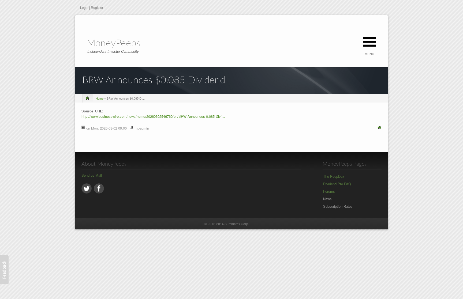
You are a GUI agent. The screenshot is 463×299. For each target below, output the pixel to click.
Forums (329, 191)
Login (84, 7)
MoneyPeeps (113, 43)
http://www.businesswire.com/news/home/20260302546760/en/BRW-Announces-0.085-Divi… (153, 116)
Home (99, 98)
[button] (4, 269)
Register (97, 7)
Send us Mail (91, 175)
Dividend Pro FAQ (337, 183)
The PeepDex (333, 176)
